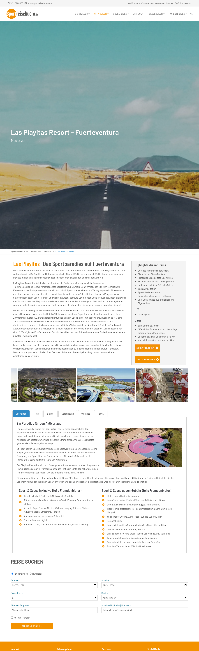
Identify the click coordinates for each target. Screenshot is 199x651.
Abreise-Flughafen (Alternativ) (116, 605)
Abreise (105, 580)
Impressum (185, 3)
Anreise (15, 580)
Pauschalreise (21, 573)
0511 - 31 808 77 (16, 3)
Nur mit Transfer (22, 617)
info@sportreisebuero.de (40, 3)
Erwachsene (17, 593)
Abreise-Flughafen (20, 605)
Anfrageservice (146, 3)
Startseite (22, 14)
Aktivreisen (36, 251)
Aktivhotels (49, 251)
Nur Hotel (37, 573)
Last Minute (132, 3)
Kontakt (170, 3)
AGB (177, 3)
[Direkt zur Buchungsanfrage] (147, 351)
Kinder (104, 593)
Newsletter (160, 3)
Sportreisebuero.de (19, 251)
